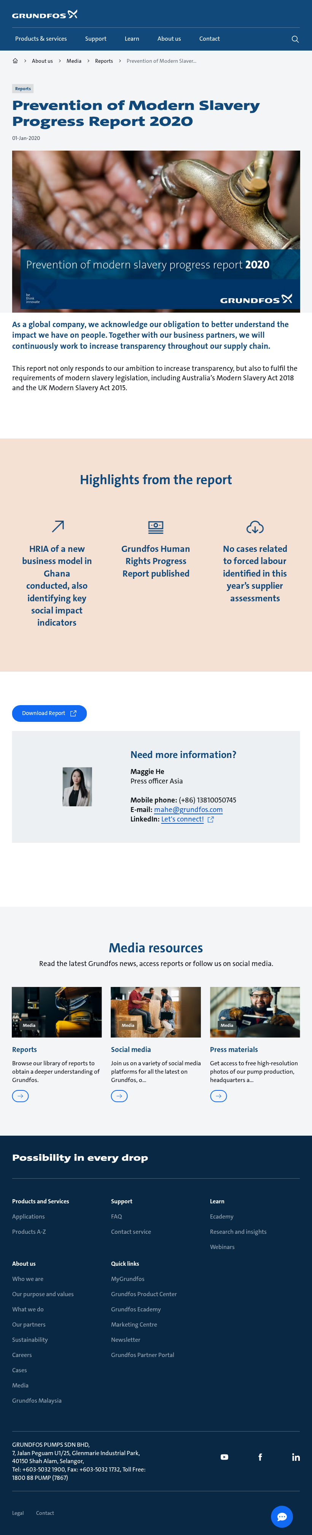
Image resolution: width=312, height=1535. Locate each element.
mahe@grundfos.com (188, 809)
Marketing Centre (134, 1324)
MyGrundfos (128, 1279)
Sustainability (30, 1340)
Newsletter (125, 1340)
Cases (19, 1370)
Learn (217, 1201)
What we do (28, 1309)
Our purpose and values (43, 1294)
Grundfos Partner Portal (142, 1355)
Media (20, 1385)
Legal (18, 1513)
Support (121, 1201)
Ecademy (222, 1216)
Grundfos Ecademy (136, 1309)
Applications (28, 1216)
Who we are (27, 1279)
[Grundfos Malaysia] (15, 62)
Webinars (222, 1247)
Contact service (131, 1232)
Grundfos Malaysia (37, 1401)
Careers (22, 1355)
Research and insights (238, 1232)
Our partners (29, 1324)
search (295, 39)
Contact (45, 1513)
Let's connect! (182, 819)
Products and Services (40, 1201)
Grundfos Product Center (144, 1294)
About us (24, 1264)
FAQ (116, 1216)
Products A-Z (29, 1232)
